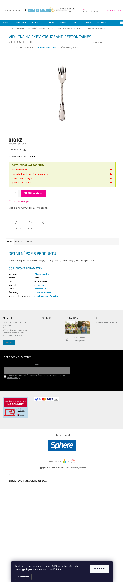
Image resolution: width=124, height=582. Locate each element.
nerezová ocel (40, 285)
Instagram (58, 435)
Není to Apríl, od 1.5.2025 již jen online (15, 323)
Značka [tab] (28, 241)
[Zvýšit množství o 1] (19, 191)
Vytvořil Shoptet (54, 461)
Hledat (24, 10)
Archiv (9, 342)
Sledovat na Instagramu (79, 339)
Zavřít (36, 216)
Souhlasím (99, 568)
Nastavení (23, 576)
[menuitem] (6, 23)
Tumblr (67, 435)
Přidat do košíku (35, 193)
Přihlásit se (37, 383)
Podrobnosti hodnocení (45, 47)
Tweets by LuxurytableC (107, 322)
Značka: (68, 47)
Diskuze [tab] (18, 241)
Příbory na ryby (41, 274)
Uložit (26, 217)
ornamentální (40, 288)
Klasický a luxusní (42, 292)
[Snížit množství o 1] (19, 195)
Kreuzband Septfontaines (46, 296)
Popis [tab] (9, 241)
